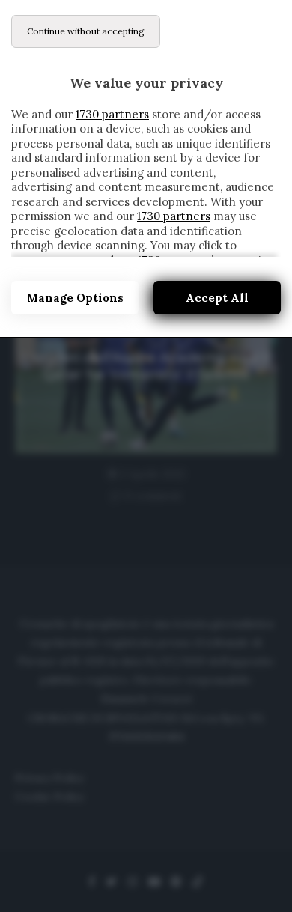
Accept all (217, 298)
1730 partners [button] (112, 114)
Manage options (75, 298)
